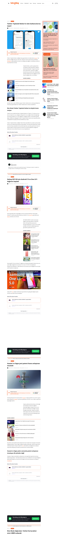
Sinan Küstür (10, 28)
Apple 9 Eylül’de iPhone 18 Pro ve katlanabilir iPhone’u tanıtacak (49, 43)
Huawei (23, 397)
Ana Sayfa (8, 21)
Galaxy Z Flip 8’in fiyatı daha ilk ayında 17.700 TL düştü (53, 100)
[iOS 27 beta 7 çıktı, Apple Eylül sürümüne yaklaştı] (44, 85)
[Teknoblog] (15, 3)
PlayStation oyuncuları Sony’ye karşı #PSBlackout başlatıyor (52, 107)
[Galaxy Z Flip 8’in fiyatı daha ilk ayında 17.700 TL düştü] (44, 100)
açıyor (36, 58)
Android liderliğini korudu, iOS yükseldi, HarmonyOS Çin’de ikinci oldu (50, 35)
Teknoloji (12, 21)
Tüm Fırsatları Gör (23, 146)
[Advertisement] (24, 323)
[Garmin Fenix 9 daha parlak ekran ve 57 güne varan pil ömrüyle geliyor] (44, 114)
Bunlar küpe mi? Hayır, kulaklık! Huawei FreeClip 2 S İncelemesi (50, 77)
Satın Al (13, 136)
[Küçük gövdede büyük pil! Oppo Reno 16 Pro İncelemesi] (50, 62)
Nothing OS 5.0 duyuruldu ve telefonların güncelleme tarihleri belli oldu (50, 49)
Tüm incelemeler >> (55, 54)
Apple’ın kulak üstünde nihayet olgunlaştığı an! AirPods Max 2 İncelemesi (48, 73)
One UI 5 (31, 215)
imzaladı (15, 399)
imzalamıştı (9, 460)
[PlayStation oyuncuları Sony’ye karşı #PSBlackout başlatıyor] (44, 107)
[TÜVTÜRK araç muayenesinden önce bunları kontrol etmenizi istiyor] (44, 91)
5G (12, 291)
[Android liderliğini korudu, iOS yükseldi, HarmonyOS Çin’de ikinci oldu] (50, 27)
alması (8, 216)
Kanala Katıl (35, 156)
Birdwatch (9, 61)
